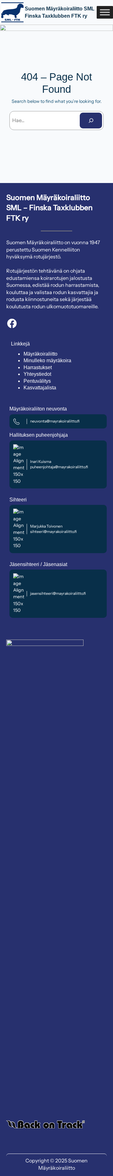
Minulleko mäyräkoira (47, 360)
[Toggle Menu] (105, 12)
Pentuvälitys (37, 381)
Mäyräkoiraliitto (40, 354)
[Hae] (91, 120)
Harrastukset (38, 367)
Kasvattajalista (40, 387)
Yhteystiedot (37, 374)
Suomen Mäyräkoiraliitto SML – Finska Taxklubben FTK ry (49, 207)
